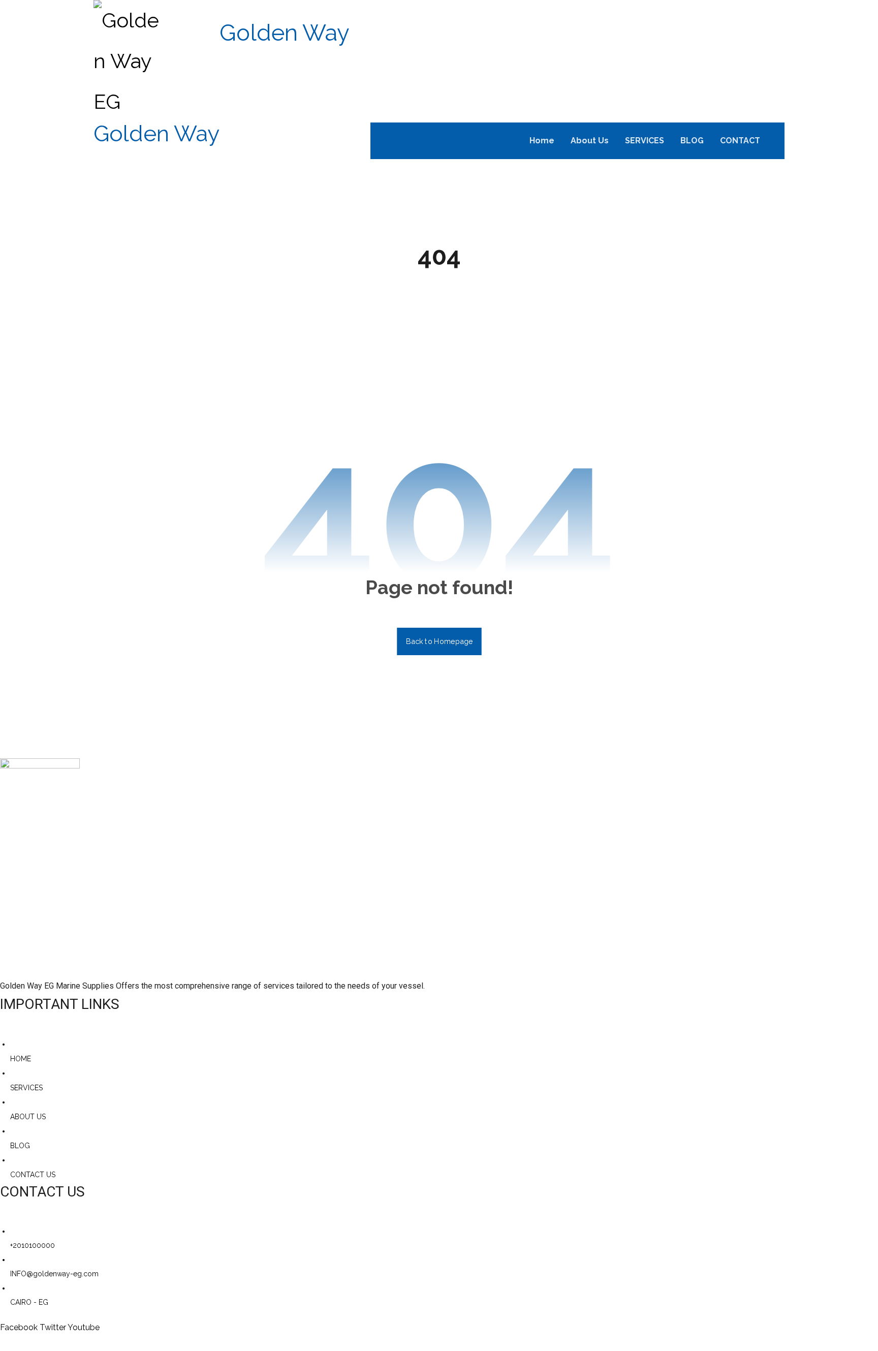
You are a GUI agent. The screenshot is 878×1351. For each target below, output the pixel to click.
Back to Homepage (439, 641)
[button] (776, 140)
